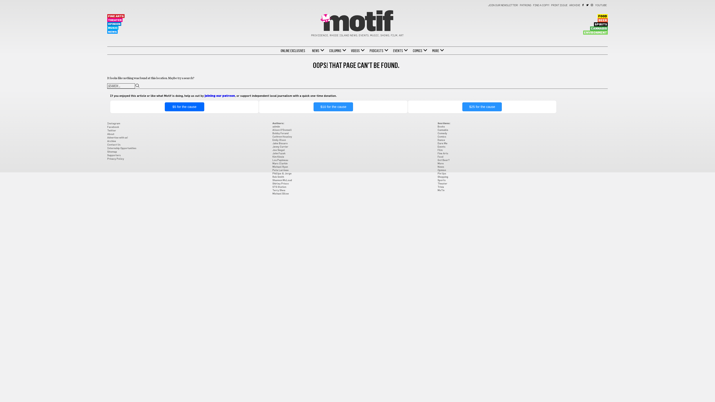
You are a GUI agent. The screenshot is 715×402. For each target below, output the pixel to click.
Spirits (601, 24)
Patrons (525, 5)
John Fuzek (278, 153)
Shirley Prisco (280, 184)
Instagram (592, 5)
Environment (595, 32)
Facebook (583, 5)
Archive (574, 5)
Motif (357, 22)
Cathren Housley (282, 137)
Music (113, 28)
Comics (417, 51)
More (435, 51)
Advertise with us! (117, 138)
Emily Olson (279, 140)
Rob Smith (278, 177)
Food (602, 16)
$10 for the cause (333, 107)
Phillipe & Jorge (282, 174)
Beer (602, 20)
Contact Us (113, 145)
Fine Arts (116, 16)
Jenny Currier (280, 147)
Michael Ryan (280, 167)
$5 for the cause (184, 107)
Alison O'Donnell (282, 130)
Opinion (114, 24)
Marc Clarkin (279, 163)
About (110, 134)
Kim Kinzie (278, 157)
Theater (115, 20)
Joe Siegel (278, 150)
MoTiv (441, 190)
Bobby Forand (280, 133)
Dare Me (442, 143)
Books (441, 127)
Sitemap (112, 152)
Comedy (442, 133)
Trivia (441, 187)
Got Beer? (443, 160)
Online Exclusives (293, 51)
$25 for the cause (482, 107)
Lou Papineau (280, 160)
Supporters (114, 155)
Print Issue (559, 5)
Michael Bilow (280, 194)
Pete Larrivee (280, 170)
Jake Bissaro (280, 143)
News (112, 32)
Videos (355, 51)
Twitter (587, 5)
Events (398, 51)
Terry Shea (278, 190)
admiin (276, 127)
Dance (441, 140)
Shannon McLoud (282, 180)
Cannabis (599, 28)
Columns (335, 51)
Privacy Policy (115, 159)
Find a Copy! (541, 5)
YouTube (601, 5)
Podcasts (376, 51)
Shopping (443, 177)
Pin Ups (442, 174)
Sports (442, 180)
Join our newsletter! (503, 5)
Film (440, 150)
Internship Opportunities (121, 148)
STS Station (279, 187)
